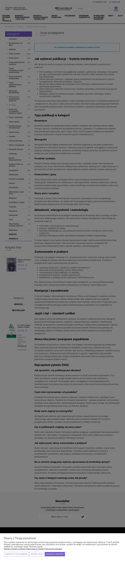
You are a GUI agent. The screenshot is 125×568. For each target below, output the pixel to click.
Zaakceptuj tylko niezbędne (16, 554)
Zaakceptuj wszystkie (55, 554)
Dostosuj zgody (37, 554)
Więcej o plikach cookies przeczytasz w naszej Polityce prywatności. (33, 549)
